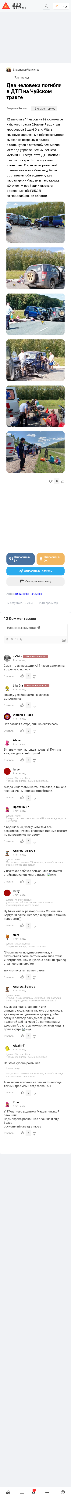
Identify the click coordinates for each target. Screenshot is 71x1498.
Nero (16, 935)
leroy (16, 769)
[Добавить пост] (47, 1492)
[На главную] (8, 1492)
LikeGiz (18, 685)
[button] (33, 1492)
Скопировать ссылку (38, 581)
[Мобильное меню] (22, 1492)
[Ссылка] (21, 639)
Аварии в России (16, 108)
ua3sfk (17, 656)
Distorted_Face (23, 714)
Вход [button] (64, 6)
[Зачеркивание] (11, 639)
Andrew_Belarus (24, 850)
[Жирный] (7, 639)
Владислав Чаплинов (26, 69)
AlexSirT (19, 1045)
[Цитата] (16, 639)
